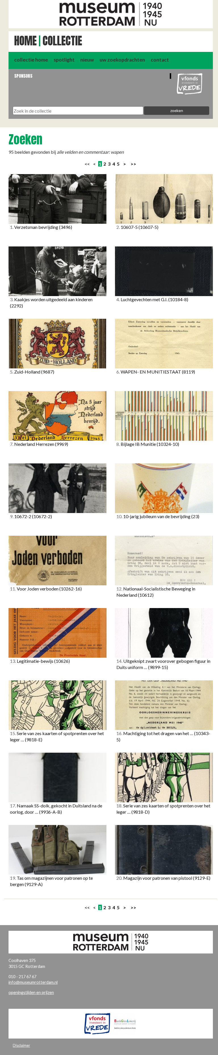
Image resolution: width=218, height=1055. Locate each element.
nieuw (87, 60)
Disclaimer (21, 1045)
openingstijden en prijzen (31, 992)
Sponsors (23, 76)
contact (160, 60)
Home (25, 41)
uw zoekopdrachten (122, 60)
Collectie (62, 41)
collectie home (31, 60)
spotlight (64, 60)
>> (133, 163)
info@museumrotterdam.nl (33, 982)
